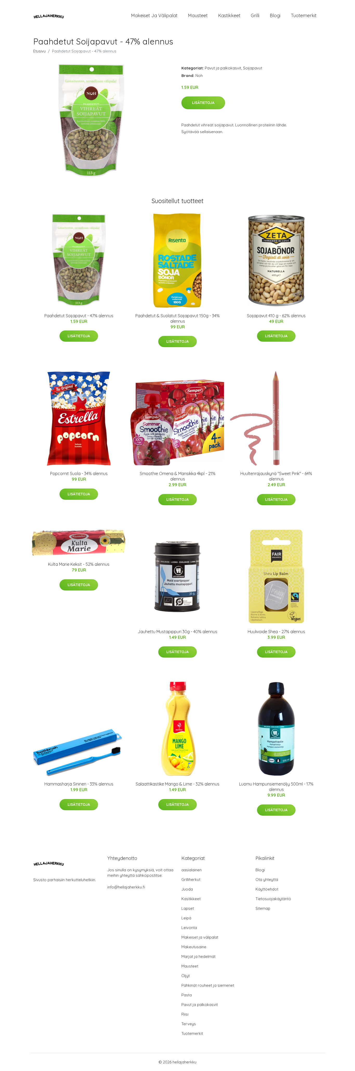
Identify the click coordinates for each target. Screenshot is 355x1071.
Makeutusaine (193, 946)
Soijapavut (252, 68)
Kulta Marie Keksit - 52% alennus (78, 564)
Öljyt (185, 975)
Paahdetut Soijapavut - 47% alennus (78, 315)
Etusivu (39, 51)
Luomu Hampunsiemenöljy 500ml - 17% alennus (276, 786)
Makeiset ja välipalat (154, 15)
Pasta (186, 994)
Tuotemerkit (304, 15)
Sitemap (262, 908)
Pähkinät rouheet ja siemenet (207, 985)
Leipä (186, 918)
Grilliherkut (190, 879)
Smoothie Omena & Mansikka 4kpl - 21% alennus (177, 476)
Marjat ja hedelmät (198, 956)
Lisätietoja (203, 102)
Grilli (255, 15)
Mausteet (198, 15)
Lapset (187, 908)
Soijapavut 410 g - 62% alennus (276, 315)
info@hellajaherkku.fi (126, 887)
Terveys (188, 1023)
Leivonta (189, 927)
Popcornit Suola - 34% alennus (79, 473)
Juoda (187, 889)
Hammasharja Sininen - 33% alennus (78, 784)
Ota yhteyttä (266, 879)
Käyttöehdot (266, 889)
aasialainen (191, 869)
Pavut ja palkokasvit (223, 68)
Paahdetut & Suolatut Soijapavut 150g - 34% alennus (177, 318)
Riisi (184, 1014)
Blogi (275, 15)
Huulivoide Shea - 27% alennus (276, 631)
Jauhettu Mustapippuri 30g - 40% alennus (177, 631)
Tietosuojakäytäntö (273, 898)
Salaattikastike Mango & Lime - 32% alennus (177, 784)
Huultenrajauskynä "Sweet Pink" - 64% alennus (276, 476)
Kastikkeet (229, 15)
